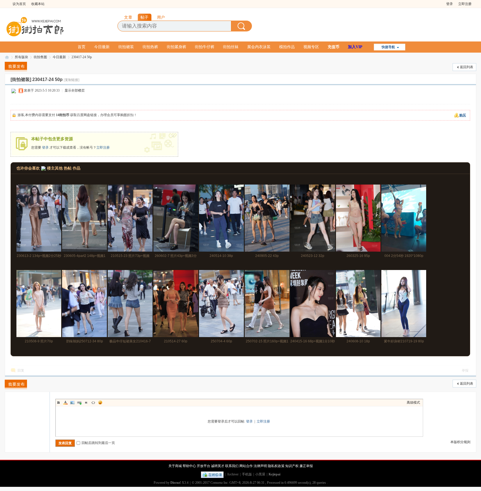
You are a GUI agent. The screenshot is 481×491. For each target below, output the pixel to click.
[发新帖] (16, 66)
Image (72, 402)
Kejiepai (274, 474)
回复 (21, 370)
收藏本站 (38, 4)
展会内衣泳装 (259, 47)
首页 (81, 47)
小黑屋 (260, 474)
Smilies (100, 402)
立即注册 (465, 4)
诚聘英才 (217, 466)
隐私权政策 (276, 466)
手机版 (247, 474)
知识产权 (292, 466)
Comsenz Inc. (219, 483)
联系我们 (232, 466)
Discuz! (175, 483)
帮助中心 (189, 466)
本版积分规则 (460, 442)
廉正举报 (306, 466)
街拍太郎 (7, 57)
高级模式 (413, 402)
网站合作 (246, 466)
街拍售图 (40, 57)
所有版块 (21, 57)
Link (79, 402)
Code (93, 402)
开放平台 (203, 466)
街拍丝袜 (231, 47)
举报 (465, 370)
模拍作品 (287, 47)
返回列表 (466, 67)
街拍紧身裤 (176, 47)
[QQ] (212, 474)
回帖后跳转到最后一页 (98, 443)
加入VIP (355, 47)
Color (65, 402)
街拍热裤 (150, 47)
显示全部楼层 (75, 90)
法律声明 (260, 466)
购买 (462, 115)
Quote (86, 402)
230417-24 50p (82, 57)
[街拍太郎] (35, 25)
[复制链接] (71, 80)
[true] (241, 26)
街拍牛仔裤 (204, 47)
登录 (449, 4)
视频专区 (311, 47)
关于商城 (175, 466)
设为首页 (19, 4)
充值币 (333, 47)
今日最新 (102, 47)
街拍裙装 (126, 47)
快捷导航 (388, 47)
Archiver (233, 474)
